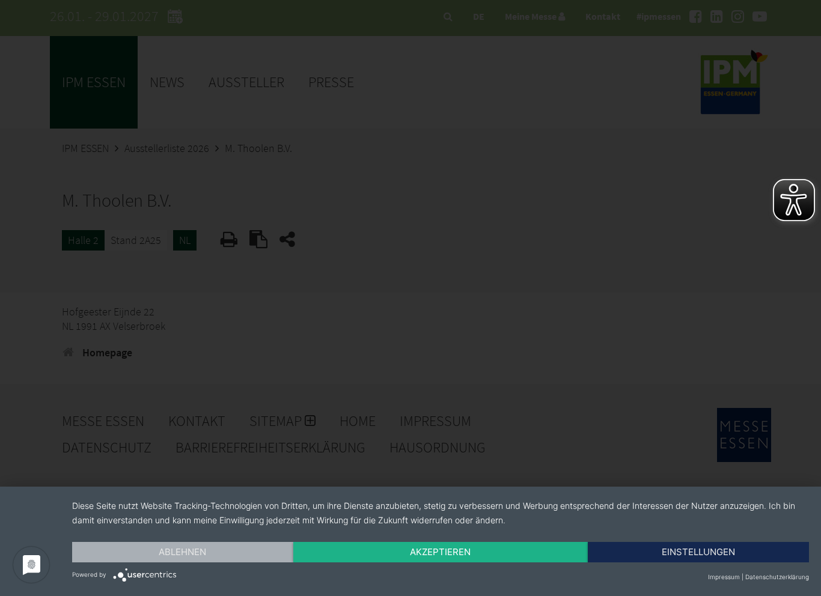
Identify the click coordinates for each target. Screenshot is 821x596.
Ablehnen (182, 552)
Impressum (724, 576)
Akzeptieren (440, 552)
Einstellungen (698, 552)
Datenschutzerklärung (777, 576)
